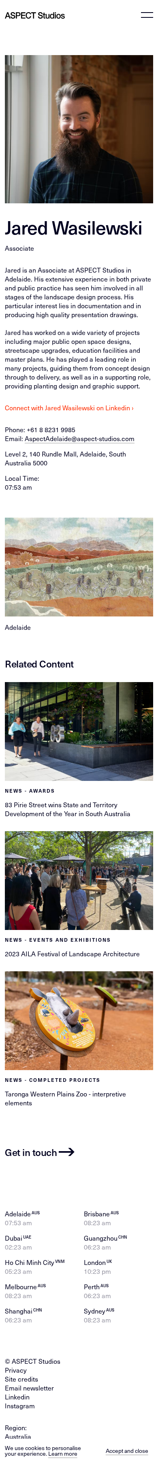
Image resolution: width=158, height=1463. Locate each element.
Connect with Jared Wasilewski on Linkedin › (69, 407)
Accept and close (127, 1450)
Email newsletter (29, 1388)
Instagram (20, 1405)
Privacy (16, 1370)
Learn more (62, 1453)
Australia (18, 1436)
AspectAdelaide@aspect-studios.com (80, 438)
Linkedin (17, 1397)
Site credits (21, 1379)
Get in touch (31, 1152)
